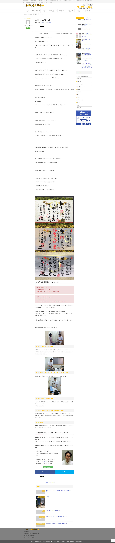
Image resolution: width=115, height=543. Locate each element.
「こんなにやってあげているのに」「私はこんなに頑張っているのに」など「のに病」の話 (87, 66)
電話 (45, 461)
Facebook (44, 471)
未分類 (43, 510)
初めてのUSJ (87, 43)
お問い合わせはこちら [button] (48, 467)
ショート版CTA (50, 482)
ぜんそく (79, 78)
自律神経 (79, 107)
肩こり (78, 102)
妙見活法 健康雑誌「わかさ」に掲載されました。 (87, 35)
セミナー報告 (80, 84)
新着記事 (88, 17)
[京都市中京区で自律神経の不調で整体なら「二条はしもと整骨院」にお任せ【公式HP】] (33, 5)
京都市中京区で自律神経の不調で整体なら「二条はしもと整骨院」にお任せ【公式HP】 (56, 541)
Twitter (64, 471)
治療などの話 (42, 517)
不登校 (47, 496)
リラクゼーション (81, 86)
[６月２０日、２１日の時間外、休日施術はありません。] (40, 492)
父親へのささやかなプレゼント (53, 510)
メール (41, 461)
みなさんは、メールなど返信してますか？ (56, 516)
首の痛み (79, 24)
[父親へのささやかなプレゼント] (40, 511)
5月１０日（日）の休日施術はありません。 (56, 523)
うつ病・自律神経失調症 (46, 22)
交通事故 (79, 89)
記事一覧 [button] (28, 27)
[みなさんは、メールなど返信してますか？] (40, 518)
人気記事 (80, 17)
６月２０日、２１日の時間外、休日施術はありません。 (58, 491)
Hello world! (87, 28)
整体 (43, 490)
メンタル (42, 497)
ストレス (39, 497)
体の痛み (79, 91)
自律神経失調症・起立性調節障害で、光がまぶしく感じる (87, 54)
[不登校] (40, 501)
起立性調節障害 (78, 53)
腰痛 (78, 105)
